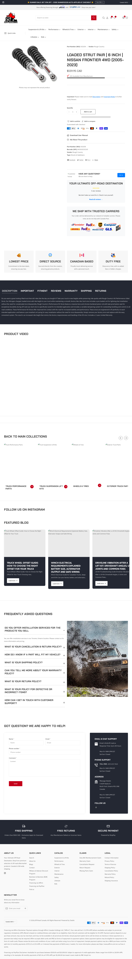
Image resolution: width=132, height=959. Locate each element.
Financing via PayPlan (36, 886)
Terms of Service (110, 864)
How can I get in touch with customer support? (29, 702)
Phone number (14, 748)
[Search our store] (93, 17)
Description (96, 97)
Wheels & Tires (68, 29)
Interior (91, 29)
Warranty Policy (110, 874)
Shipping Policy (110, 867)
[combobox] (66, 17)
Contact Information (111, 858)
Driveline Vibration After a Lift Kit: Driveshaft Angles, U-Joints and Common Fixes (112, 565)
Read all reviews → (96, 199)
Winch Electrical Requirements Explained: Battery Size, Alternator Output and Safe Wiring (66, 567)
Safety (114, 29)
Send (15, 784)
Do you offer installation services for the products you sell (32, 629)
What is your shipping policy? (24, 662)
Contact (32, 867)
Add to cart (88, 112)
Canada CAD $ (124, 2)
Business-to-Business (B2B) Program (38, 878)
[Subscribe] (25, 908)
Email (48, 739)
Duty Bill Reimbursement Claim (90, 858)
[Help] (127, 17)
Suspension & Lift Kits (36, 29)
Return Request (85, 867)
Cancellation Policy (111, 871)
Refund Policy (109, 877)
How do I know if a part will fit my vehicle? (32, 654)
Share (96, 160)
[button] (95, 117)
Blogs (31, 864)
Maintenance (103, 29)
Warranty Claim (85, 861)
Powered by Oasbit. (68, 920)
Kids (42, 37)
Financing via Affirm (36, 883)
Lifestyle (34, 37)
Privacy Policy (109, 861)
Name (11, 739)
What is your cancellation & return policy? (33, 646)
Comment (13, 758)
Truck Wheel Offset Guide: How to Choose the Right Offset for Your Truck (22, 565)
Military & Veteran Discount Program (38, 872)
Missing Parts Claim (86, 871)
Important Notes (109, 97)
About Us (32, 861)
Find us (31, 889)
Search (31, 858)
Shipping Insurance (111, 881)
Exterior (81, 29)
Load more (12, 580)
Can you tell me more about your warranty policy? (33, 672)
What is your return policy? (23, 681)
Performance (53, 29)
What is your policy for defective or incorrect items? (28, 691)
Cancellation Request (87, 864)
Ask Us (121, 175)
